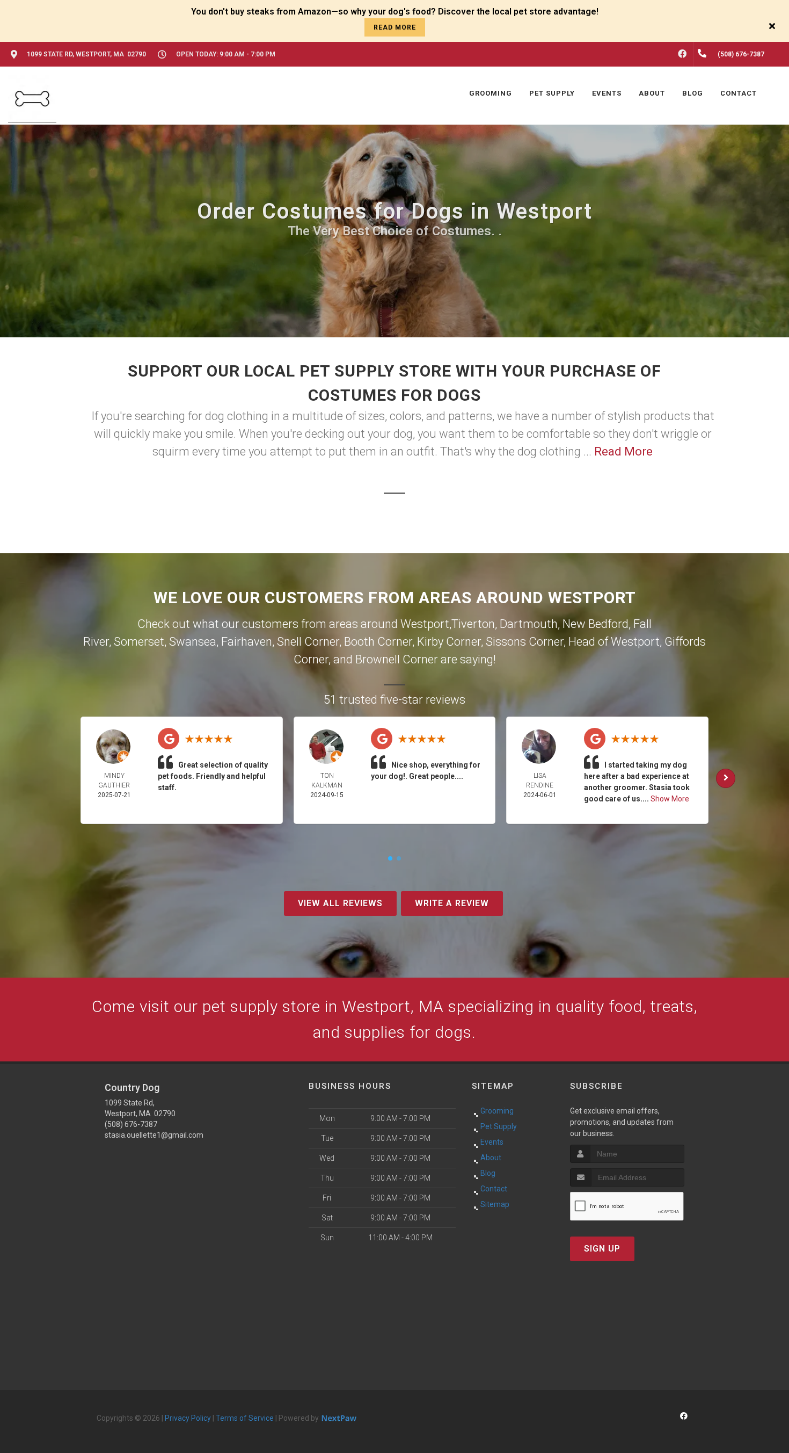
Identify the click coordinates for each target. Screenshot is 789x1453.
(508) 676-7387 (131, 1124)
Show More (670, 798)
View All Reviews (340, 903)
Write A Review (452, 903)
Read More (623, 451)
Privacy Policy (188, 1418)
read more (395, 27)
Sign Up (602, 1249)
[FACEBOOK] (682, 54)
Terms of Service (245, 1418)
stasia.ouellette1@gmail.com (154, 1135)
